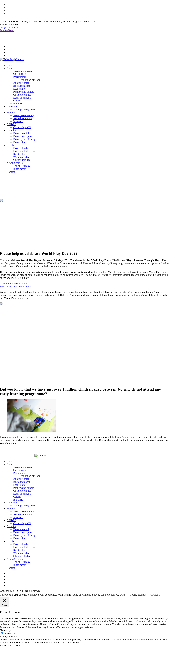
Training (11, 508)
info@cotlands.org (9, 27)
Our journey (19, 470)
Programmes (19, 473)
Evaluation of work (30, 475)
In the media (19, 564)
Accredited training (23, 514)
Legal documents (22, 493)
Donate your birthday (24, 535)
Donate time (19, 538)
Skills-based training (23, 511)
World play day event (24, 505)
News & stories (15, 559)
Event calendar (21, 544)
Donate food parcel (23, 532)
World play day (21, 553)
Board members (21, 481)
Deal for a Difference (24, 547)
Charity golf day (21, 556)
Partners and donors (23, 487)
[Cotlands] (12, 59)
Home (3, 197)
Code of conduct (22, 490)
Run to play (19, 550)
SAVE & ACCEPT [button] (10, 645)
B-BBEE (18, 499)
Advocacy (12, 502)
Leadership (19, 484)
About (10, 464)
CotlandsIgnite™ (22, 523)
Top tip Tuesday (21, 562)
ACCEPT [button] (155, 594)
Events (10, 541)
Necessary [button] (5, 630)
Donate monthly (21, 529)
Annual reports (21, 478)
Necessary (9, 633)
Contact (11, 567)
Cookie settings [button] (138, 594)
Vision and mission (23, 467)
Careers (17, 496)
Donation (11, 526)
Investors (18, 517)
